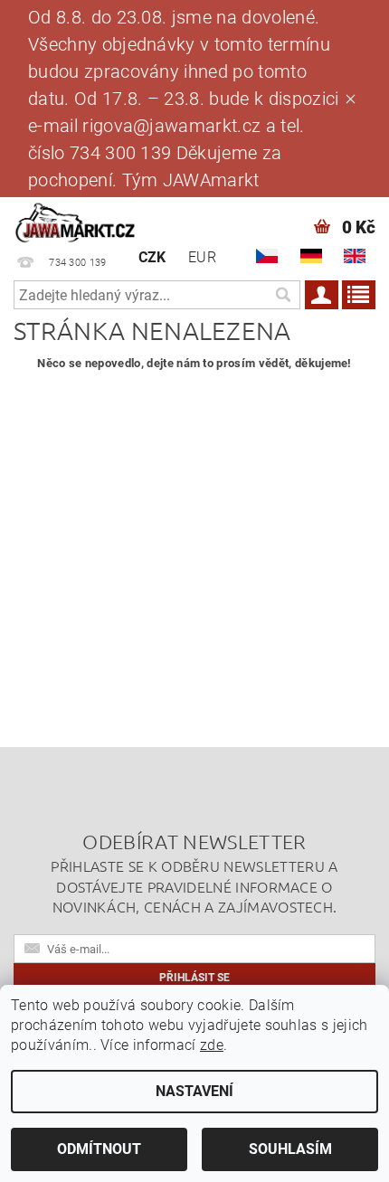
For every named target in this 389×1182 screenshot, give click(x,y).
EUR (202, 257)
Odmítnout (99, 1149)
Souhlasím (290, 1149)
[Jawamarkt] (76, 220)
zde (211, 1045)
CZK (152, 257)
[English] (354, 256)
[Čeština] (267, 256)
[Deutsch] (311, 256)
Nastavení (194, 1091)
